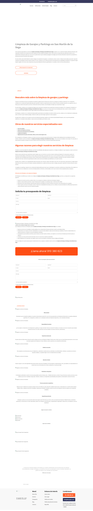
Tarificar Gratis (37, 5)
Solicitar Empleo (45, 5)
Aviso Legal (47, 496)
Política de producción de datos (51, 502)
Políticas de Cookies (49, 499)
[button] (69, 495)
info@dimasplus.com (52, 1)
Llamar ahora (47, 494)
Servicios (34, 496)
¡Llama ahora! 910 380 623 (46, 251)
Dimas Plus (34, 494)
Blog (51, 5)
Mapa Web (47, 504)
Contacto (55, 5)
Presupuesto (34, 499)
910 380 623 (42, 1)
